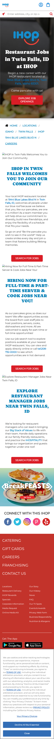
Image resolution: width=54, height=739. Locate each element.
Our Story (33, 586)
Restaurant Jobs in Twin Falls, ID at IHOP (27, 59)
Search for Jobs (27, 258)
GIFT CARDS (13, 549)
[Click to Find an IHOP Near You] (3, 14)
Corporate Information (13, 604)
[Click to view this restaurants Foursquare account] (36, 521)
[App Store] (34, 645)
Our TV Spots (35, 604)
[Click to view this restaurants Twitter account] (17, 521)
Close (27, 733)
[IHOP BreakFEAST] (27, 486)
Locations (29, 125)
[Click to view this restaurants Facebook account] (8, 521)
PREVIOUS (4, 486)
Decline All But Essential (27, 725)
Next (50, 486)
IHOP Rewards (9, 595)
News (32, 595)
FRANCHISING (15, 565)
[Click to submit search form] (50, 14)
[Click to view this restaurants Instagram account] (27, 521)
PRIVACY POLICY (41, 707)
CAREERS (11, 557)
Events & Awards (37, 608)
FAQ (31, 599)
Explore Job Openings (27, 100)
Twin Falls (26, 131)
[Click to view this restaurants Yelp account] (46, 521)
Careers (11, 143)
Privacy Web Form (38, 612)
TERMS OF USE (13, 672)
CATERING (11, 540)
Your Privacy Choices (27, 716)
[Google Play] (12, 645)
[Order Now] (48, 4)
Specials (6, 599)
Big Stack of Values (21, 430)
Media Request (9, 608)
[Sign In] (40, 4)
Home (14, 125)
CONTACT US (14, 573)
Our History (34, 591)
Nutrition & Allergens (39, 621)
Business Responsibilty (40, 617)
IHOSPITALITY (34, 440)
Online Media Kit (10, 612)
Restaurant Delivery (11, 591)
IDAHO (9, 131)
